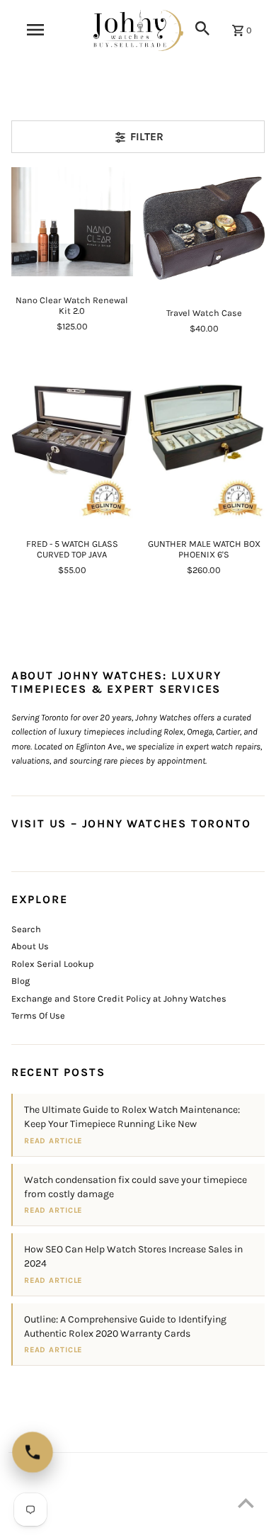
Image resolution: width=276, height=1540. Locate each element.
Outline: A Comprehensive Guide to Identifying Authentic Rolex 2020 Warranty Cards (125, 1326)
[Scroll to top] (246, 1503)
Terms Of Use (38, 1015)
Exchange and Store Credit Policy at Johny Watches (118, 998)
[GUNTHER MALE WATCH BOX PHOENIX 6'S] (204, 439)
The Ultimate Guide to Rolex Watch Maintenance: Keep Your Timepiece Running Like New (132, 1117)
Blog (20, 980)
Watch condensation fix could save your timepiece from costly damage (135, 1187)
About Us (30, 946)
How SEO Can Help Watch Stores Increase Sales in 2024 (133, 1256)
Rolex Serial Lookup (52, 963)
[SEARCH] (202, 28)
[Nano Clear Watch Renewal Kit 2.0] (72, 221)
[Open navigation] (34, 30)
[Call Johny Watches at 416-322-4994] (32, 1452)
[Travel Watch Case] (204, 228)
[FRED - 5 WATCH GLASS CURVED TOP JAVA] (72, 439)
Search (26, 929)
